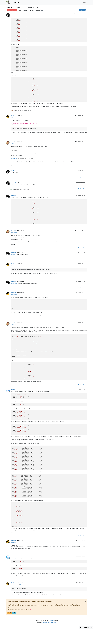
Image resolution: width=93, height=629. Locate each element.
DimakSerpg (13, 13)
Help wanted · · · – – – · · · (12, 10)
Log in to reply (83, 10)
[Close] (85, 601)
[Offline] (8, 14)
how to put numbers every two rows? (29, 584)
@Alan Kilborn (21, 281)
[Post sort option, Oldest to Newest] (77, 10)
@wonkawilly (20, 540)
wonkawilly (13, 389)
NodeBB (45, 622)
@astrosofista (20, 182)
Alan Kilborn (13, 115)
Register (9, 612)
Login (14, 612)
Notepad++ (51, 620)
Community (15, 2)
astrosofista (13, 141)
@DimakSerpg (21, 115)
